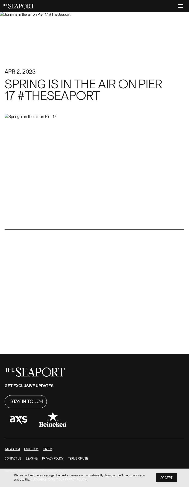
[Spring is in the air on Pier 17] (94, 226)
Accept (166, 478)
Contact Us (13, 458)
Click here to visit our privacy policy (58, 479)
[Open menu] (180, 6)
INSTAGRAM (12, 449)
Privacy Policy (53, 458)
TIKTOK (47, 449)
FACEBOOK (31, 449)
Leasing (32, 458)
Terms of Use (78, 458)
